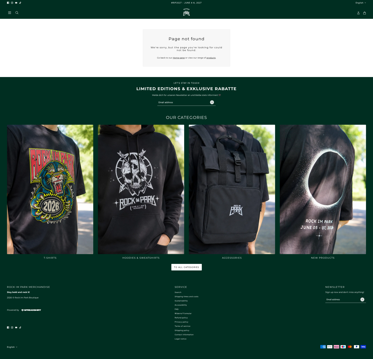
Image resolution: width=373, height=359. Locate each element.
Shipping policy (182, 330)
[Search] (15, 12)
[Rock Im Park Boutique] (186, 12)
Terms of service (182, 326)
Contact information (184, 334)
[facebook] (8, 2)
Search (178, 292)
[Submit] (212, 102)
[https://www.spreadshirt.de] (31, 310)
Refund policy (181, 318)
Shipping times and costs (186, 296)
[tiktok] (20, 2)
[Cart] (363, 12)
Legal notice (180, 339)
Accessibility (181, 305)
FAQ (176, 309)
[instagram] (12, 2)
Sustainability (181, 301)
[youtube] (16, 2)
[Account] (357, 12)
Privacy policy (181, 322)
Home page (179, 57)
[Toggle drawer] (9, 12)
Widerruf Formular (183, 313)
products (211, 57)
